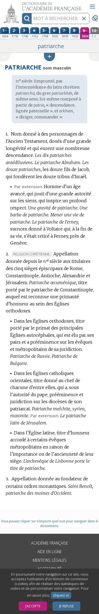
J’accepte (32, 606)
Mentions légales (50, 560)
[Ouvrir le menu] (92, 6)
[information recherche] (27, 18)
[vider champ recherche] (83, 18)
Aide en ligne (49, 551)
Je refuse (66, 606)
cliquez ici (61, 595)
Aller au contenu (21, 5)
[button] (49, 57)
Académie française (49, 543)
